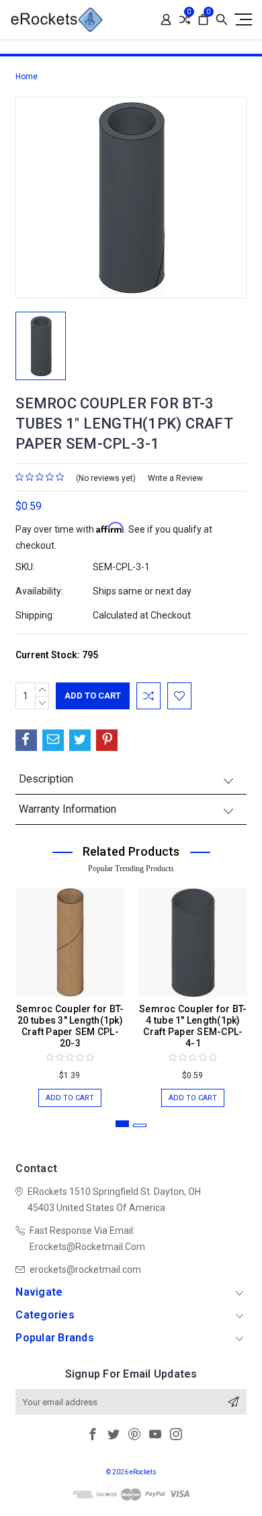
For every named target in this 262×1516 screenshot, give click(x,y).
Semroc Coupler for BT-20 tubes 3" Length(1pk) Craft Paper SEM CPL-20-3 (70, 1026)
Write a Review (175, 478)
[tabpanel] (70, 991)
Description (46, 778)
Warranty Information (67, 809)
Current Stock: (56, 655)
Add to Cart (70, 1098)
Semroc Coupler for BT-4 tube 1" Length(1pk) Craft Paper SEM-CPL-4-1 (193, 1026)
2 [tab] (139, 1125)
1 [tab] (122, 1123)
